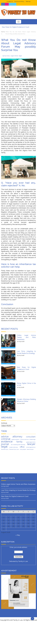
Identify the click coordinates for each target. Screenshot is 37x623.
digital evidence (15, 439)
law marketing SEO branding (18, 444)
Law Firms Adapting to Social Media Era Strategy (18, 490)
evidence (7, 441)
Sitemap (28, 1)
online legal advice (30, 447)
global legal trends (30, 442)
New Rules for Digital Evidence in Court (15, 27)
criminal (5, 439)
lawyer (31, 444)
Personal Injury (4, 449)
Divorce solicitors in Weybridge (27, 439)
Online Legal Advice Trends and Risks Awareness (26, 337)
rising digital (23, 449)
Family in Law (23, 561)
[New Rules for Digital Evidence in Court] (8, 373)
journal (5, 444)
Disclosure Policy (19, 1)
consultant (30, 437)
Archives (4, 423)
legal (20, 55)
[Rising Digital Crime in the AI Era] (8, 389)
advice (5, 437)
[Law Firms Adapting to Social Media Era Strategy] (8, 357)
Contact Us (9, 1)
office (22, 447)
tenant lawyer (30, 449)
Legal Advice (14, 55)
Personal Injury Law (14, 449)
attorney (17, 437)
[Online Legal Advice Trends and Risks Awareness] (8, 341)
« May (18, 535)
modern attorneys (13, 447)
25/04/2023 (6, 55)
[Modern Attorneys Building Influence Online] (8, 405)
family (19, 442)
